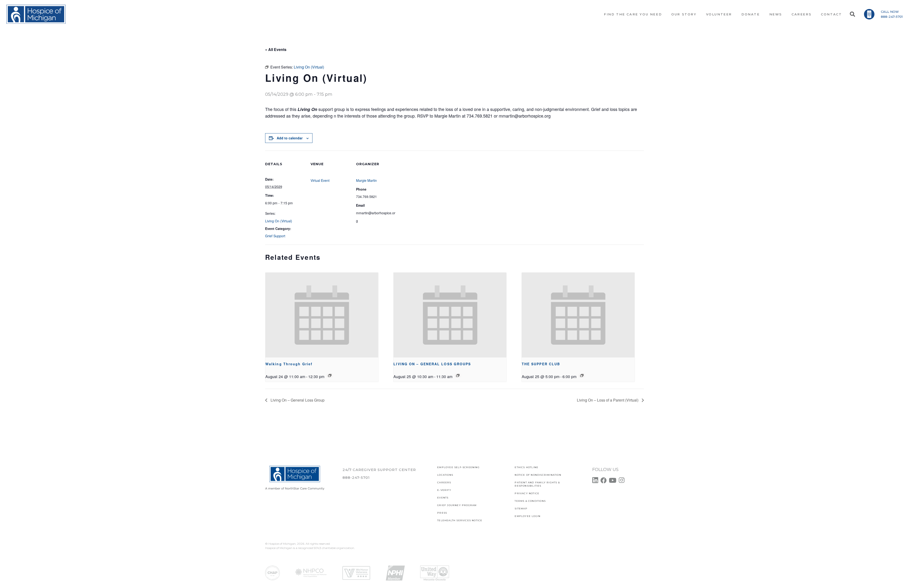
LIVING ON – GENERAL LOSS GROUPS (432, 363)
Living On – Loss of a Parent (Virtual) (608, 400)
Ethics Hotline (526, 467)
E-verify (444, 490)
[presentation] (321, 315)
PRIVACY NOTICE (527, 493)
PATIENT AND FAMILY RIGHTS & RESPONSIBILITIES (537, 484)
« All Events (275, 49)
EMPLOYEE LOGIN (527, 516)
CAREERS (444, 482)
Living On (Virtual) (278, 221)
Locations (445, 474)
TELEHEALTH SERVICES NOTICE (459, 520)
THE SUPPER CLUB (541, 363)
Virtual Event (320, 180)
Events (442, 497)
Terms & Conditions (530, 501)
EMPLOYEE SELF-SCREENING (458, 467)
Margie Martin (366, 180)
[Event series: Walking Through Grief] (329, 375)
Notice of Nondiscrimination (538, 474)
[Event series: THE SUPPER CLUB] (582, 375)
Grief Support (275, 235)
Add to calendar (290, 138)
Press (442, 512)
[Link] (36, 14)
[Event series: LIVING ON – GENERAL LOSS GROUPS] (457, 375)
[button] (852, 14)
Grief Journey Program (457, 505)
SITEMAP (521, 508)
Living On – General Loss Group (297, 400)
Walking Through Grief (288, 363)
